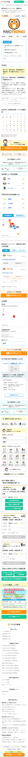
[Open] (24, 526)
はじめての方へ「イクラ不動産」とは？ (15, 154)
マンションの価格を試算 (14, 508)
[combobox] (16, 526)
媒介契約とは (14, 739)
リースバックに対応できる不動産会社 (11, 670)
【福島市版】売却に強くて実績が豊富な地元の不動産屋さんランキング (14, 163)
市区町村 (4, 529)
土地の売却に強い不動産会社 (9, 648)
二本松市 (10, 203)
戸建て (9, 178)
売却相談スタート (19, 1)
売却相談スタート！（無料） (14, 754)
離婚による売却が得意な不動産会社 (10, 665)
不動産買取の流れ (6, 636)
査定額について (22, 739)
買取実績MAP (20, 215)
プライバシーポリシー (15, 746)
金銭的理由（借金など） (13, 732)
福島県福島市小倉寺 (7, 272)
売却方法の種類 (5, 739)
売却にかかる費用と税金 (18, 741)
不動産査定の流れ (6, 638)
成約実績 (10, 36)
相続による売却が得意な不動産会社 (10, 668)
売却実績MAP (8, 215)
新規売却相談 (5, 691)
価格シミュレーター (6, 684)
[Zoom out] (3, 222)
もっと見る (14, 99)
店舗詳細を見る (14, 395)
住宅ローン (23, 732)
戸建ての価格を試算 (14, 504)
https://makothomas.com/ (7, 336)
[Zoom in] (3, 220)
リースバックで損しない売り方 (9, 713)
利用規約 (23, 746)
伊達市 (10, 207)
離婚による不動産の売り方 (8, 709)
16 (18, 16)
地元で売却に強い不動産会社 (9, 645)
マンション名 (5, 556)
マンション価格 (5, 682)
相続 (17, 730)
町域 (3, 532)
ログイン (4, 694)
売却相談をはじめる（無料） (14, 148)
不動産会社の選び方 (6, 741)
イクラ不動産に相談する (14, 611)
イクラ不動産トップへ (14, 616)
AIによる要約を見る (15, 103)
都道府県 (4, 526)
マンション (10, 188)
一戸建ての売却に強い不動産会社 (10, 650)
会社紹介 (3, 36)
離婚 (14, 730)
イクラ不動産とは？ (6, 631)
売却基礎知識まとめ (6, 737)
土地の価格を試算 (14, 500)
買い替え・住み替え (6, 730)
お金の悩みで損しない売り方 (9, 707)
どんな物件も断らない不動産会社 (10, 660)
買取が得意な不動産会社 (8, 663)
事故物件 (4, 732)
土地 (8, 183)
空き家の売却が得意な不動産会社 (10, 673)
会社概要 (24, 36)
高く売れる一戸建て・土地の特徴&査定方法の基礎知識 (14, 722)
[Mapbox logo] (5, 235)
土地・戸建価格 (5, 679)
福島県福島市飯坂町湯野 (9, 259)
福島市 (10, 199)
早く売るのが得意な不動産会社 (9, 658)
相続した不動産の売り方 (8, 704)
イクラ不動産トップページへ (21, 169)
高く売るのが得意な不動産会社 (9, 655)
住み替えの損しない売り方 (8, 711)
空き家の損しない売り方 (20, 704)
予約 (17, 36)
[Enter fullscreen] (3, 225)
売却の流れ (15, 737)
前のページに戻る (7, 169)
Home (2, 5)
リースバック (23, 730)
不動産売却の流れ (6, 633)
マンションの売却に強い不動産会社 (10, 653)
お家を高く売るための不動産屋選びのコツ (14, 579)
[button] (18, 234)
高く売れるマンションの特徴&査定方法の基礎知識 (14, 724)
